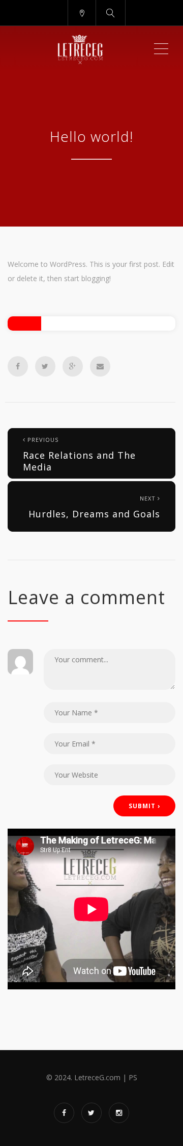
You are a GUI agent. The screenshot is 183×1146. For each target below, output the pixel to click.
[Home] (80, 49)
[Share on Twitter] (45, 366)
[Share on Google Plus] (73, 366)
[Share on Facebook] (18, 366)
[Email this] (100, 366)
